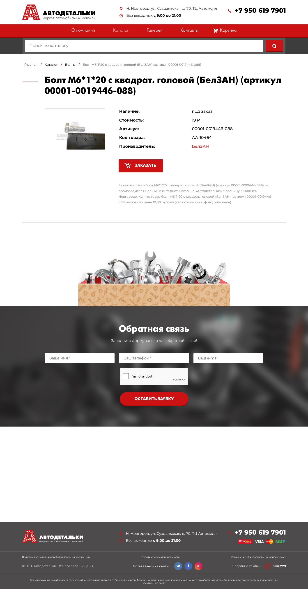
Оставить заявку (154, 399)
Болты (70, 65)
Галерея (154, 30)
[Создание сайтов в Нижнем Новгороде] (275, 566)
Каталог (121, 30)
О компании (83, 30)
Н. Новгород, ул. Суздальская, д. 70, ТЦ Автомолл (171, 9)
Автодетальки (45, 566)
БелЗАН (200, 146)
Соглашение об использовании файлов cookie (258, 557)
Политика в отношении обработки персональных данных (56, 557)
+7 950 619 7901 (260, 10)
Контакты (189, 30)
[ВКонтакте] (178, 566)
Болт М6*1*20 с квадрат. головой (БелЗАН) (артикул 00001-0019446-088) (142, 65)
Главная (30, 65)
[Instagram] (198, 566)
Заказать (145, 166)
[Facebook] (188, 566)
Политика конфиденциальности (160, 557)
